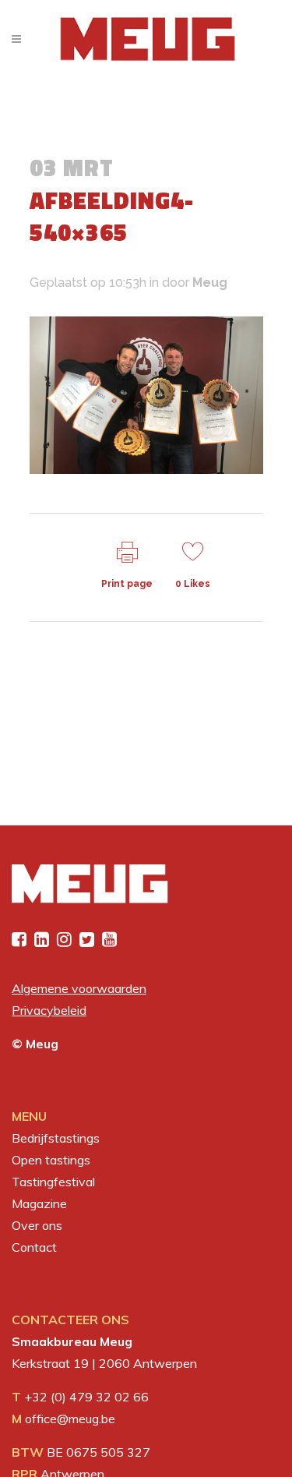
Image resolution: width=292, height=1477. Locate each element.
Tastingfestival (53, 1181)
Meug (209, 282)
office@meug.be (70, 1418)
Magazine (39, 1203)
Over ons (37, 1225)
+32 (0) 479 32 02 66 (86, 1397)
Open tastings (51, 1160)
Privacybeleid (49, 1010)
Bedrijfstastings (56, 1138)
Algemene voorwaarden (79, 988)
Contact (34, 1247)
